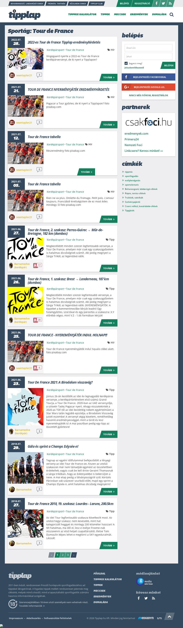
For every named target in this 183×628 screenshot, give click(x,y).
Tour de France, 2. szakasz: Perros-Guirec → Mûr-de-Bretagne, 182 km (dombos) (65, 232)
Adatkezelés (33, 618)
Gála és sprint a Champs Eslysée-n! (53, 446)
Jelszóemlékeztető (134, 67)
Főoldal (99, 573)
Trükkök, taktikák (134, 197)
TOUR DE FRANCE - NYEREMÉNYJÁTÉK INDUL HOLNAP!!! (67, 335)
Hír (113, 49)
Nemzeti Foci (133, 145)
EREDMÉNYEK (139, 14)
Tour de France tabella (44, 136)
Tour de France (75, 50)
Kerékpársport (55, 50)
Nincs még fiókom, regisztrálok (148, 95)
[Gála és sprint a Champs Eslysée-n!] (25, 468)
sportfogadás (131, 176)
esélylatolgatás (132, 180)
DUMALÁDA (159, 14)
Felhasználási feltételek (58, 618)
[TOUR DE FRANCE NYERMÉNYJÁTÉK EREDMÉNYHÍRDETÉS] (25, 106)
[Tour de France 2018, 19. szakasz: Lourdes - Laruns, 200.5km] (25, 523)
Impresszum (16, 618)
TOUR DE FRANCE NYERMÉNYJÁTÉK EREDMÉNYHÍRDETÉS (68, 89)
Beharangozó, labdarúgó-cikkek (141, 189)
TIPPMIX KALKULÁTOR (82, 14)
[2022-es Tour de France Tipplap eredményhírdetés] (25, 58)
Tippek (98, 585)
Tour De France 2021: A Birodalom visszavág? (60, 382)
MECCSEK (120, 14)
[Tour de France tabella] (25, 153)
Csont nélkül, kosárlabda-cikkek (141, 206)
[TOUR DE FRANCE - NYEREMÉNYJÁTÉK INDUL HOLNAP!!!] (25, 351)
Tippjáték (129, 210)
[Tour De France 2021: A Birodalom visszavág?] (25, 406)
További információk (30, 605)
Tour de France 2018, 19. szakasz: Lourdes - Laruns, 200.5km (70, 503)
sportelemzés (132, 184)
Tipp (112, 239)
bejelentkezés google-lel (149, 87)
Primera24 (132, 139)
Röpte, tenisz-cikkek (135, 193)
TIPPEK (105, 14)
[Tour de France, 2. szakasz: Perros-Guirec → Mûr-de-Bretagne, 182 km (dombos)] (25, 248)
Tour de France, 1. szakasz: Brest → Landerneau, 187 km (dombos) (68, 281)
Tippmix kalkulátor (107, 579)
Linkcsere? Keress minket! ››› (144, 151)
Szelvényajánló (132, 201)
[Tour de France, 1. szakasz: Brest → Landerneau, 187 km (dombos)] (25, 300)
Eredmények (102, 596)
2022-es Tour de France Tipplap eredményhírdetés (64, 42)
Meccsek (99, 591)
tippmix (129, 171)
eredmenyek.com (136, 134)
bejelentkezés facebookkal (149, 77)
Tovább (107, 77)
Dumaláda (100, 602)
